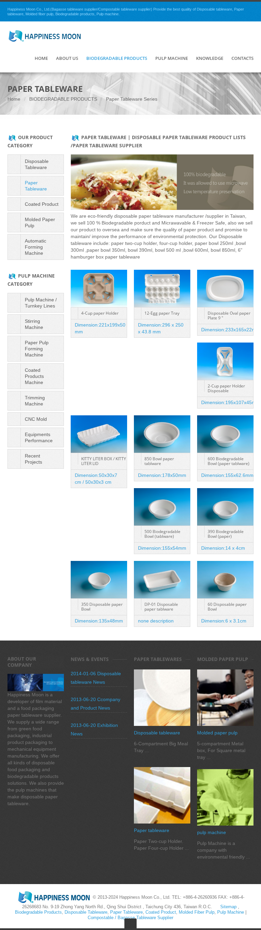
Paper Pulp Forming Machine (37, 349)
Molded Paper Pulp (40, 222)
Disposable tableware (157, 732)
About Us (67, 58)
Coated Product (41, 204)
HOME (41, 58)
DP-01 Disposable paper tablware (161, 606)
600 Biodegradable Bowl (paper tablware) (228, 461)
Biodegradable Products (116, 58)
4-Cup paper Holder (100, 313)
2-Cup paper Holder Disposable (226, 388)
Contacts (242, 58)
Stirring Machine (34, 324)
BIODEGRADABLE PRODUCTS (63, 99)
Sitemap (228, 906)
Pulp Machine (171, 58)
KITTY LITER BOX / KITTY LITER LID (103, 461)
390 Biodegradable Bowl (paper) (226, 534)
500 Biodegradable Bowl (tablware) (162, 534)
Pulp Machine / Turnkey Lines (41, 303)
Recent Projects (33, 459)
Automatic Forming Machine (35, 247)
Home (13, 99)
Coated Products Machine (34, 376)
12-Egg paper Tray (161, 313)
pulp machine (211, 832)
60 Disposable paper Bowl (227, 606)
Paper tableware (151, 830)
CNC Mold (36, 419)
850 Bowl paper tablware (159, 461)
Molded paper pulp (217, 732)
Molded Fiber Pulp (196, 912)
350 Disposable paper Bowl (102, 606)
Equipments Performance (39, 437)
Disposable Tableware (37, 164)
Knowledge (209, 58)
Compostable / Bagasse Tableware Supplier (130, 917)
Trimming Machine (35, 400)
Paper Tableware (36, 186)
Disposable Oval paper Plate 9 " (229, 315)
